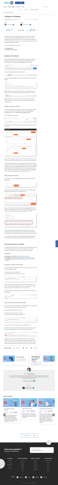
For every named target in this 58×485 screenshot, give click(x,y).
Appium (48, 462)
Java (48, 467)
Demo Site (18, 6)
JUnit (48, 464)
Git (22, 471)
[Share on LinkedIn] (23, 30)
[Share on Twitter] (21, 30)
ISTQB (22, 467)
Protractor (35, 465)
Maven (48, 466)
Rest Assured (22, 462)
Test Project (35, 460)
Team (10, 466)
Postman (25, 9)
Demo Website (10, 464)
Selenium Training (11, 6)
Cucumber (22, 465)
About (23, 6)
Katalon (35, 462)
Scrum (22, 469)
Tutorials (9, 460)
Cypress (35, 464)
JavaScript (35, 469)
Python (35, 467)
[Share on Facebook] (18, 30)
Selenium (22, 460)
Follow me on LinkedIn (28, 381)
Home (5, 6)
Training (9, 462)
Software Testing (48, 460)
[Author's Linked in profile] (13, 24)
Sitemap (9, 467)
